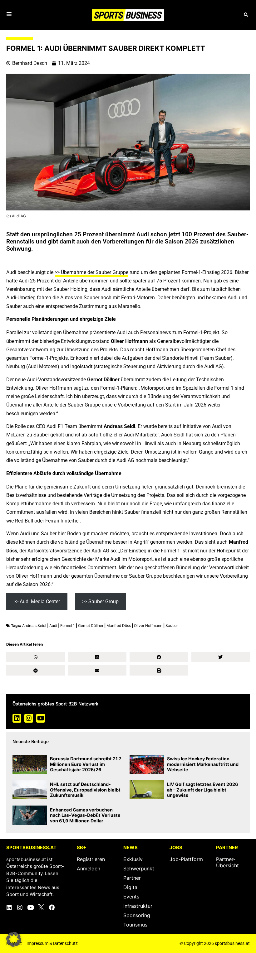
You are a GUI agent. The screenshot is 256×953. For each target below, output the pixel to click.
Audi (53, 625)
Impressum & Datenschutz (52, 943)
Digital (131, 887)
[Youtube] (40, 718)
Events (131, 896)
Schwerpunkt (138, 868)
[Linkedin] (16, 718)
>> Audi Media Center (36, 601)
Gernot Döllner (90, 625)
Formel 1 (67, 625)
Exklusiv (133, 859)
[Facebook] (52, 907)
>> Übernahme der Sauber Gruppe (91, 272)
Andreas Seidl (34, 625)
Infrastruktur (137, 906)
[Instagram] (28, 718)
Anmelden (88, 868)
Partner (132, 878)
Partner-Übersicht (227, 862)
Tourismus (135, 925)
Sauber (171, 625)
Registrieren (91, 859)
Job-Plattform (186, 859)
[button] (246, 15)
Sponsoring (136, 915)
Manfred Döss (118, 625)
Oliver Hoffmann (148, 625)
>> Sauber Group (100, 601)
